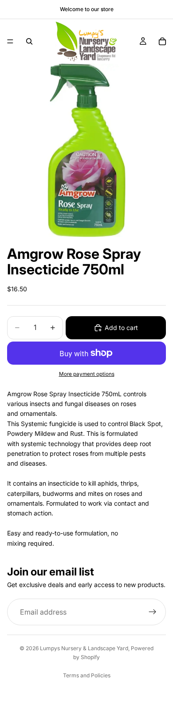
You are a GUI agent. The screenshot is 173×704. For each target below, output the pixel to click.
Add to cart (121, 327)
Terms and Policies (86, 675)
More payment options (86, 374)
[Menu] (10, 41)
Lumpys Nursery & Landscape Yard (84, 648)
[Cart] (162, 41)
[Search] (29, 41)
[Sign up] (152, 612)
